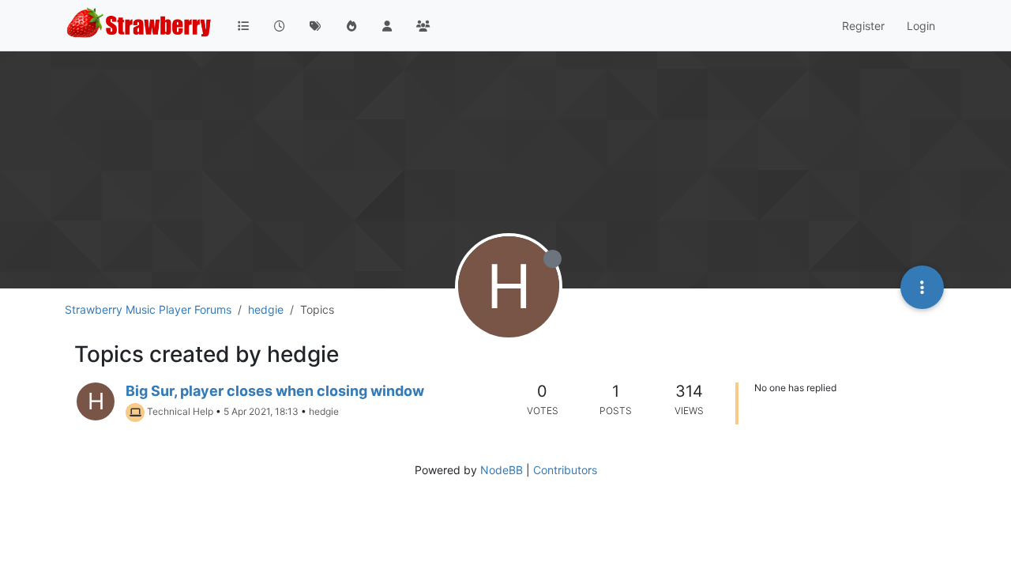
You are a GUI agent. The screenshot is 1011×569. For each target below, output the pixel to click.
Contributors (565, 470)
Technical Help (180, 411)
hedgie (324, 411)
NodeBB (501, 470)
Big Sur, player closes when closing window (275, 390)
